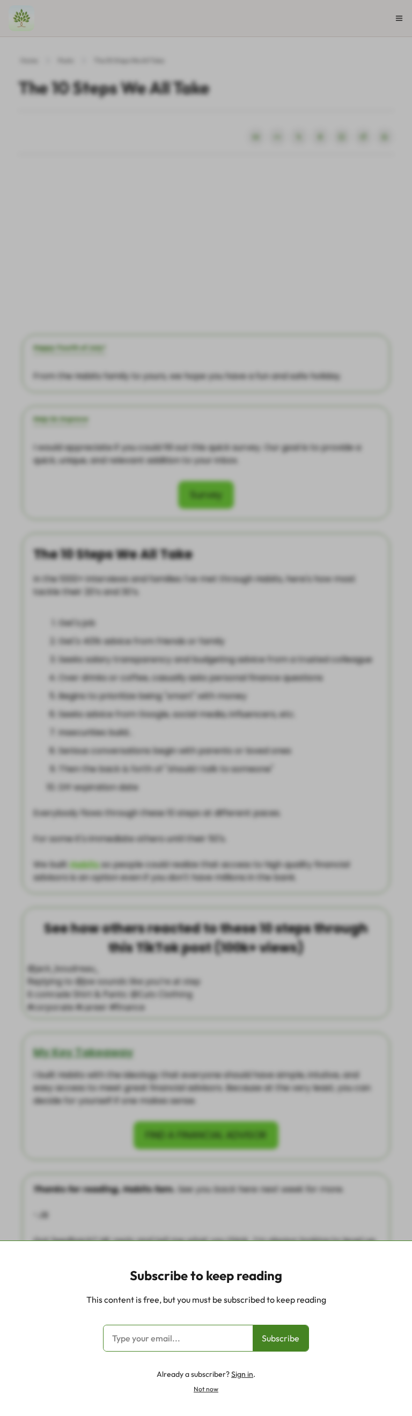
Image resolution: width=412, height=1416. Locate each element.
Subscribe (280, 1338)
